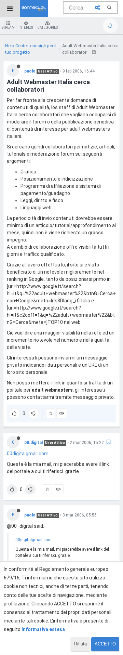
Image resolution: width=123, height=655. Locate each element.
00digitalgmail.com (28, 453)
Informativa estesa (43, 629)
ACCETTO (105, 643)
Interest (25, 27)
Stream (8, 27)
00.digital (33, 442)
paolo (30, 71)
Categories (47, 27)
